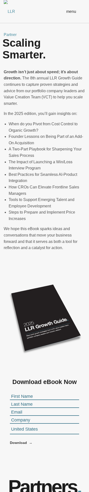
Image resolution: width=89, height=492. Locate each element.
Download (18, 443)
